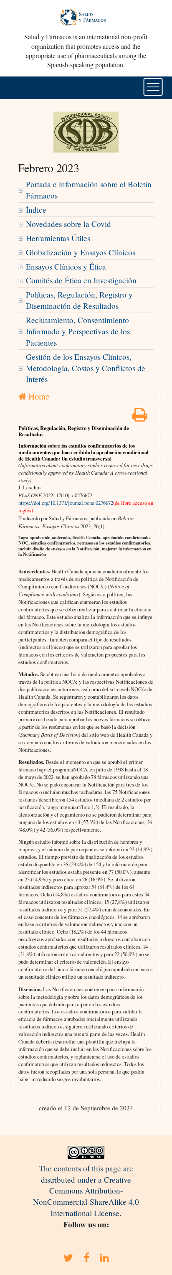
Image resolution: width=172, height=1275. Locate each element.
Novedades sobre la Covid (68, 224)
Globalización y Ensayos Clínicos (80, 252)
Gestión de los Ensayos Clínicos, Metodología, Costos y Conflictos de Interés (85, 367)
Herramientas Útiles (58, 238)
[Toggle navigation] (153, 87)
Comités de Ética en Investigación (81, 280)
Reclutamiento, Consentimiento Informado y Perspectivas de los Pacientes (78, 331)
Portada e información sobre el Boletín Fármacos (89, 190)
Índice (36, 209)
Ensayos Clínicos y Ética (66, 266)
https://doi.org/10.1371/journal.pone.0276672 (65, 502)
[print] (139, 417)
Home (37, 396)
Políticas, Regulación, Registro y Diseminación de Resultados (79, 300)
